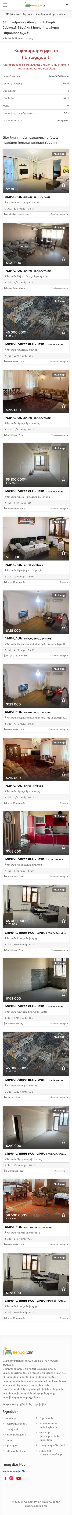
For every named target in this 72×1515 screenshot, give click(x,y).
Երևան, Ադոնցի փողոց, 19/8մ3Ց (26, 1011)
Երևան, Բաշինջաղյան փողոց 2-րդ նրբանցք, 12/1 (36, 717)
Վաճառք (10, 1418)
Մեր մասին (46, 1418)
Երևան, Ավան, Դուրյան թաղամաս (27, 276)
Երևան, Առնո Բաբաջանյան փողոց (28, 496)
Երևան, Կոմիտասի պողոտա (24, 864)
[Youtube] (18, 1478)
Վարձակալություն (16, 1423)
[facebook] (5, 1478)
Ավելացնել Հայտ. (15, 1451)
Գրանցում (11, 1445)
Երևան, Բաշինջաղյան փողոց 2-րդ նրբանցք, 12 (35, 644)
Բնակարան (28, 197)
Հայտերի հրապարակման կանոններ (49, 1436)
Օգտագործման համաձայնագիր (48, 1425)
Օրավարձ (11, 1429)
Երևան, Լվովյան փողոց (21, 938)
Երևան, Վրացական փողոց (23, 423)
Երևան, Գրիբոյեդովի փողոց (24, 1159)
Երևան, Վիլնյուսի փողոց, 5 (23, 1232)
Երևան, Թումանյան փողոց (23, 202)
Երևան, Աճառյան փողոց (21, 349)
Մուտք (9, 1440)
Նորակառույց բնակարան (37, 344)
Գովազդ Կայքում (15, 1434)
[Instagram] (12, 1478)
